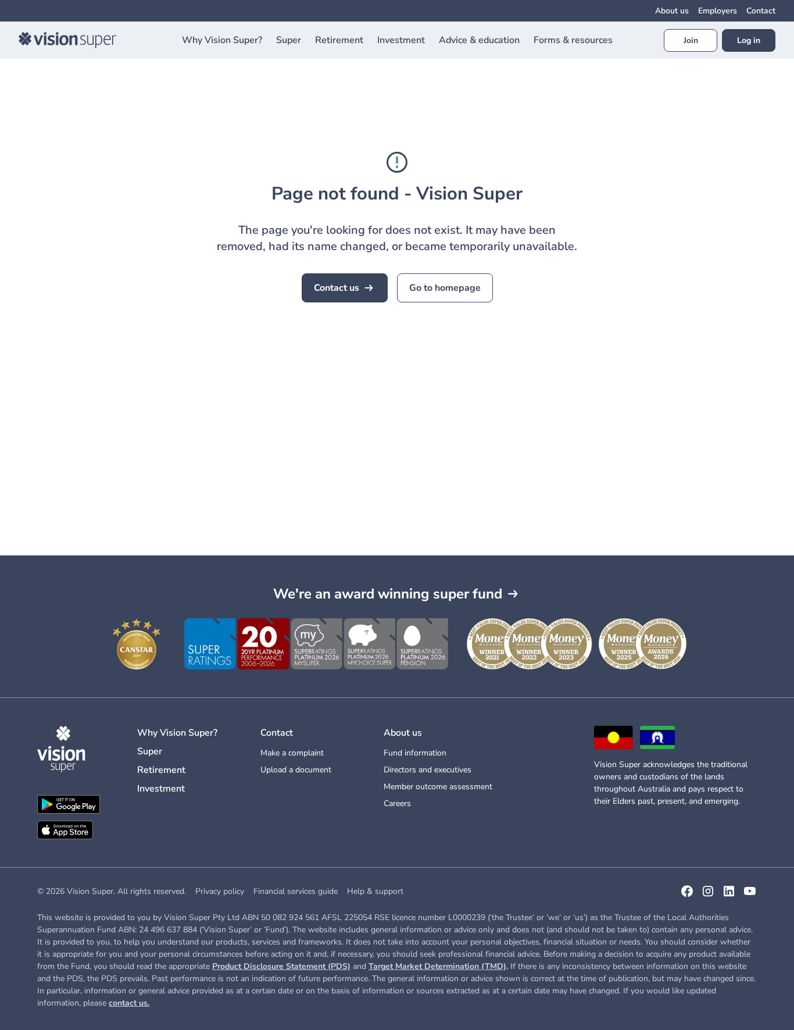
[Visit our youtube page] (750, 895)
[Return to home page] (67, 40)
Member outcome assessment (438, 786)
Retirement (161, 770)
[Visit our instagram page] (708, 895)
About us (672, 10)
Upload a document (295, 769)
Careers (397, 803)
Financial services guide (295, 891)
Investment (161, 788)
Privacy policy (219, 891)
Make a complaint (292, 752)
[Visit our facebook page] (687, 895)
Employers (717, 10)
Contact (760, 10)
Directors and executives (427, 769)
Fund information (415, 752)
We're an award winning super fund (387, 594)
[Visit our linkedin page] (729, 895)
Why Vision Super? (177, 732)
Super (149, 751)
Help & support (375, 891)
